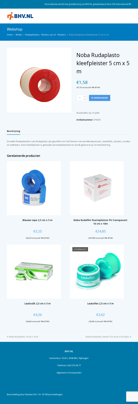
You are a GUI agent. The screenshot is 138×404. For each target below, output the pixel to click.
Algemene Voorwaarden (69, 372)
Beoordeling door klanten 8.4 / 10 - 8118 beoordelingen (35, 394)
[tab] (13, 131)
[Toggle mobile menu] (129, 16)
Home (10, 34)
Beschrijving (13, 131)
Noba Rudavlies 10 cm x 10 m (23, 336)
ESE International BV (121, 4)
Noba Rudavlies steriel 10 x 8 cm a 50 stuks (107, 336)
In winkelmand (99, 97)
